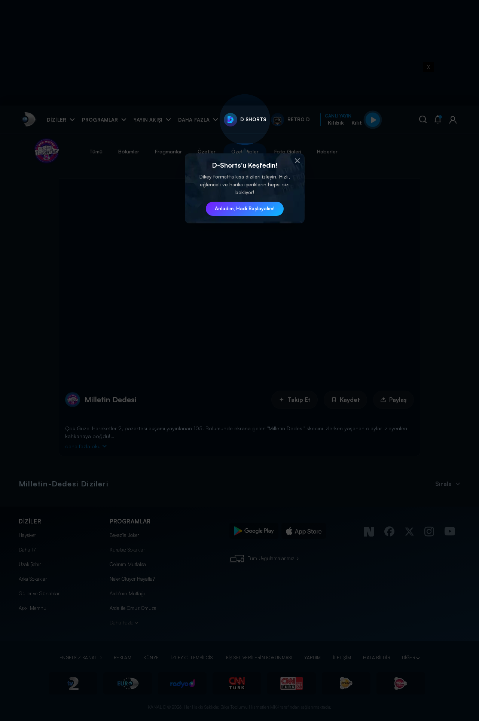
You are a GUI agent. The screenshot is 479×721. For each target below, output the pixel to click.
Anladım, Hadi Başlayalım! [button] (245, 208)
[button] (297, 160)
